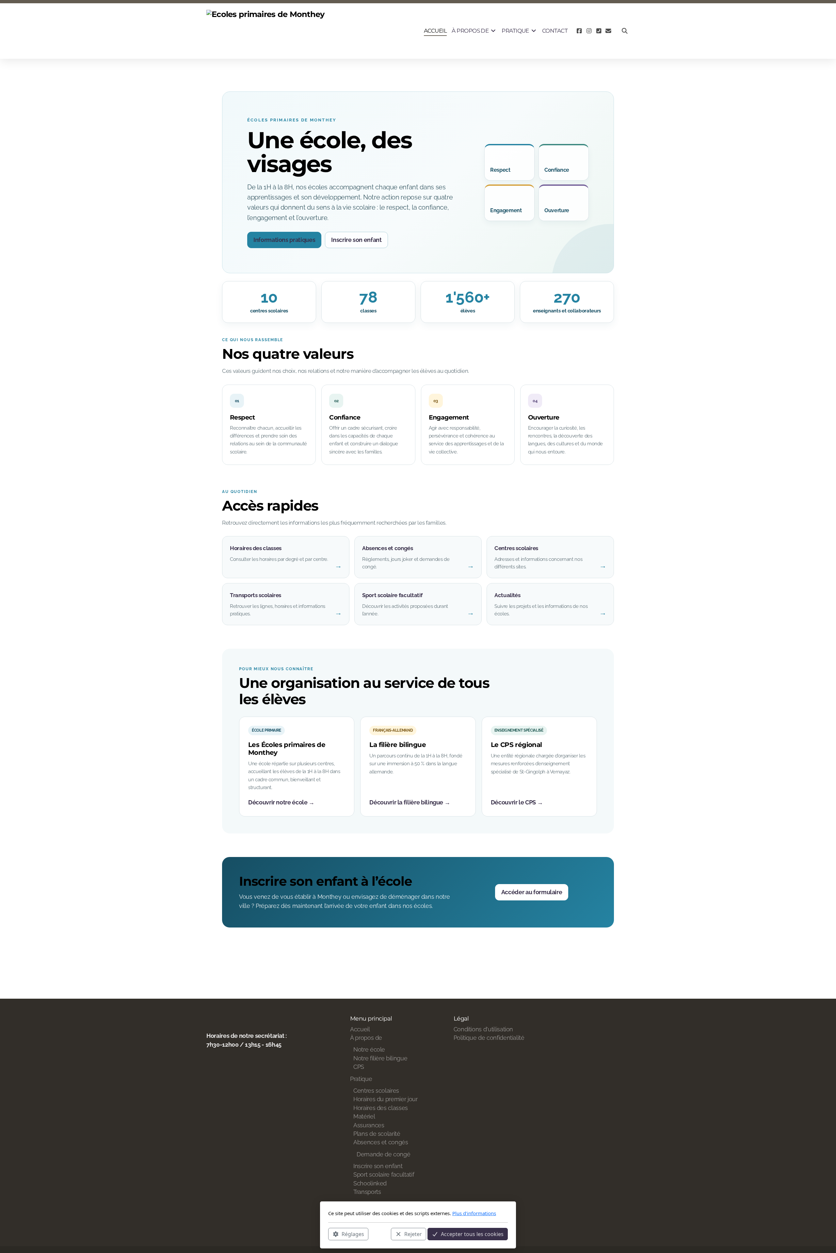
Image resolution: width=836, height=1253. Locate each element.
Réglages (353, 1233)
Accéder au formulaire (531, 892)
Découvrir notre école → (281, 802)
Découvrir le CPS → (517, 802)
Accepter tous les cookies (472, 1233)
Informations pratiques (284, 239)
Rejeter (413, 1233)
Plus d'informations (474, 1213)
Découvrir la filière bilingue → (409, 802)
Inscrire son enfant (356, 239)
